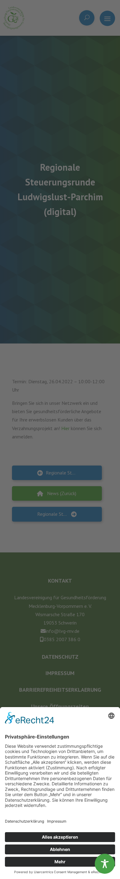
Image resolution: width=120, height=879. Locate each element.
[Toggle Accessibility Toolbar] (104, 863)
